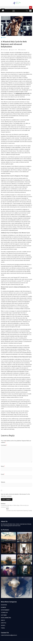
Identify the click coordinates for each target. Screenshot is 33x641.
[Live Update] (30, 7)
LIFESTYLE (3, 622)
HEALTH (3, 620)
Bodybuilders (23, 49)
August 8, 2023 (14, 49)
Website (3, 482)
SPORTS (3, 625)
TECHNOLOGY (4, 612)
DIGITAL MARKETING (6, 617)
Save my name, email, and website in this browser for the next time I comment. (15, 495)
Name (3, 466)
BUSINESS (3, 607)
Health (4, 37)
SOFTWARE (4, 615)
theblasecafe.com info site (22, 93)
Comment (4, 445)
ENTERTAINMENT (5, 610)
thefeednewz (5, 49)
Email (3, 474)
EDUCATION (4, 604)
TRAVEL (3, 628)
